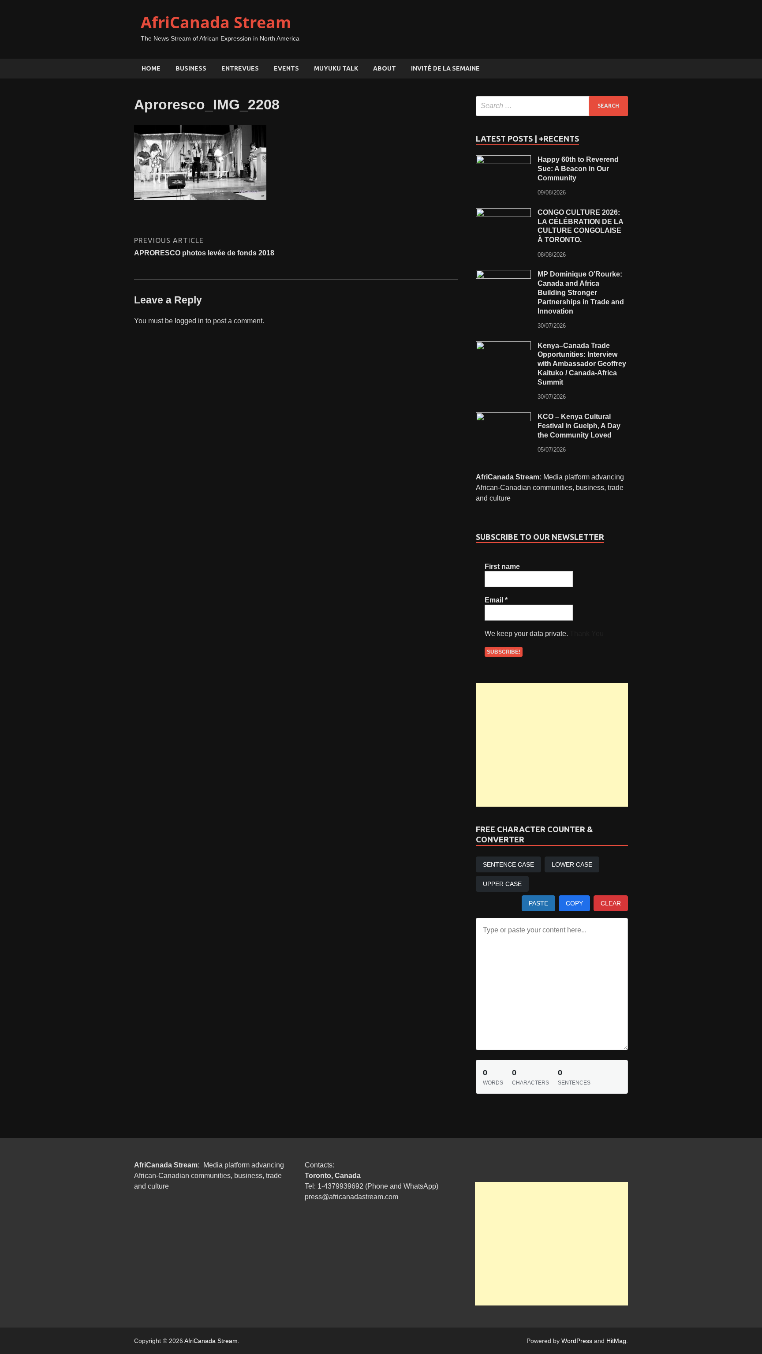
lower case (572, 864)
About (384, 68)
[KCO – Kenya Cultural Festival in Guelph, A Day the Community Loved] (503, 417)
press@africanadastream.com (351, 1197)
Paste (538, 903)
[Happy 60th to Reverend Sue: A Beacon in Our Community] (503, 160)
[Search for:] (552, 106)
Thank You (587, 633)
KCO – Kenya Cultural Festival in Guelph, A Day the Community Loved (579, 426)
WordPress (576, 1340)
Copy (574, 903)
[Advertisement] (552, 745)
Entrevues (240, 68)
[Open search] (623, 69)
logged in (189, 321)
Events (286, 68)
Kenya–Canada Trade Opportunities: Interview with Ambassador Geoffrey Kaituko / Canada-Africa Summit (582, 364)
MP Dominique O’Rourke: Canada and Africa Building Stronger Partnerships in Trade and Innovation (581, 292)
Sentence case (508, 864)
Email (496, 600)
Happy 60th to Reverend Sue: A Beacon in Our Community (578, 169)
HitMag (616, 1340)
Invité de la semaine (445, 68)
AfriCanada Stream (216, 22)
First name (502, 566)
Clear (611, 903)
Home (151, 68)
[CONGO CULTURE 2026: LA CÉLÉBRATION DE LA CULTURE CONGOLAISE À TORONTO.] (503, 213)
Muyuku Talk (336, 68)
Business (191, 68)
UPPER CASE (502, 883)
